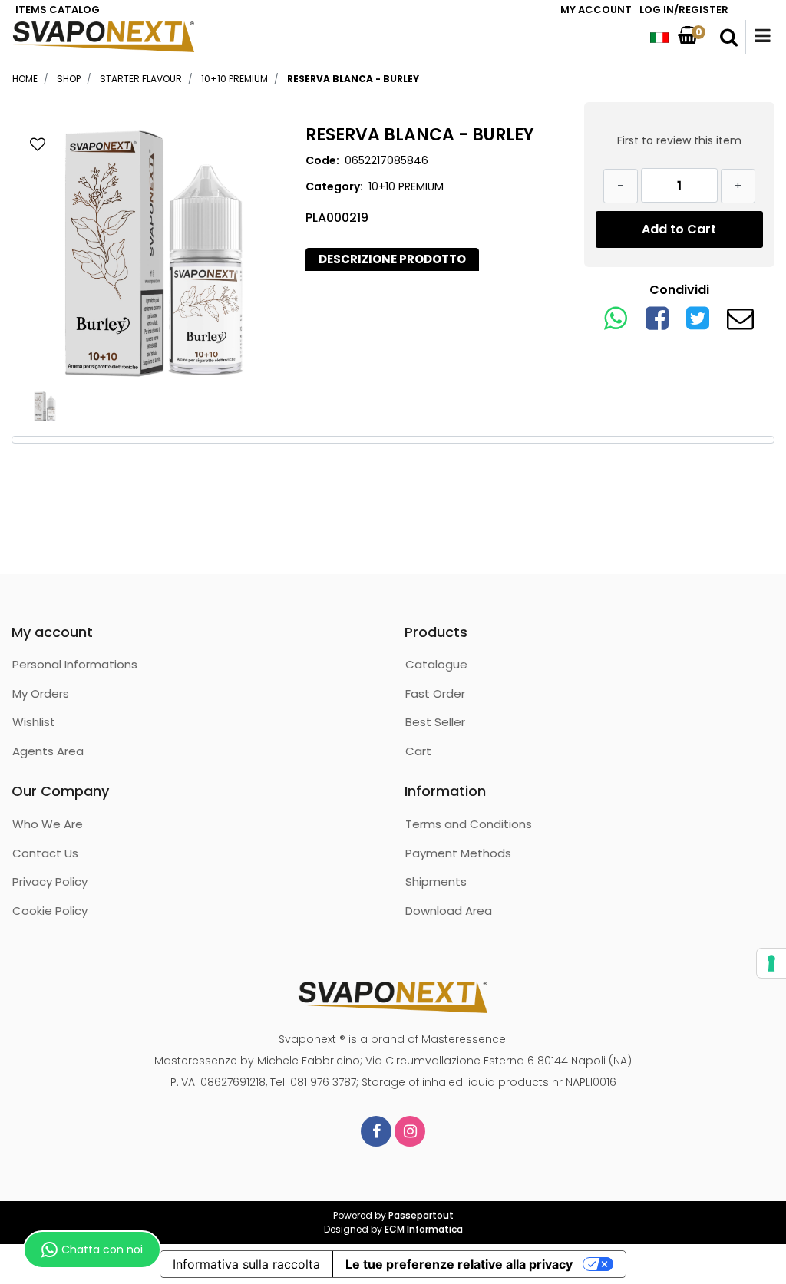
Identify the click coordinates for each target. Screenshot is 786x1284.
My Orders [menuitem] (40, 693)
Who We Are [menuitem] (47, 824)
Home (25, 78)
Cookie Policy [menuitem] (50, 911)
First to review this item (679, 140)
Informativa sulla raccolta (246, 1264)
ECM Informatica (424, 1229)
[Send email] (740, 323)
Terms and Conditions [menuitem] (468, 824)
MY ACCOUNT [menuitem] (596, 9)
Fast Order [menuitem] (435, 693)
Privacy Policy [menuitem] (50, 881)
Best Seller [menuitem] (435, 722)
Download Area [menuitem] (448, 911)
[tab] (392, 260)
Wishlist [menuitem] (33, 722)
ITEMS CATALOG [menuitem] (57, 9)
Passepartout (421, 1215)
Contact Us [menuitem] (45, 853)
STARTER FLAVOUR (141, 78)
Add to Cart (679, 229)
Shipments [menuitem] (436, 881)
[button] (154, 252)
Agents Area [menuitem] (48, 751)
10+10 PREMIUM (234, 78)
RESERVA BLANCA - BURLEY (353, 78)
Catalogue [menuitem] (436, 664)
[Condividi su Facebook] (657, 323)
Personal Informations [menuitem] (74, 664)
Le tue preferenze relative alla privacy (459, 1264)
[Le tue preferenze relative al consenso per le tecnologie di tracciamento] (771, 963)
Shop (69, 78)
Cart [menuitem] (418, 751)
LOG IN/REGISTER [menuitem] (683, 9)
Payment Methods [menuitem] (458, 853)
